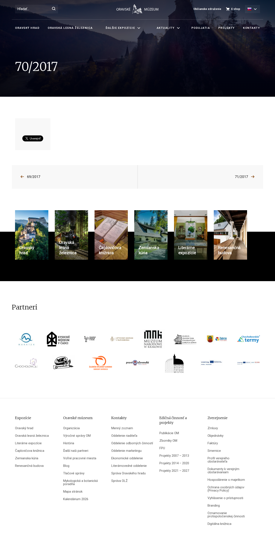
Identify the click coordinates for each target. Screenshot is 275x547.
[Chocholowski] (26, 364)
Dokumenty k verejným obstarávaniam (223, 470)
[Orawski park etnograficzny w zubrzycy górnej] (185, 341)
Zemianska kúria (26, 458)
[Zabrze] (216, 341)
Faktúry (213, 443)
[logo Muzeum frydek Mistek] (174, 364)
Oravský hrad (27, 27)
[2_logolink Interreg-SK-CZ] (248, 364)
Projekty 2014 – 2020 (174, 463)
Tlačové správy (73, 473)
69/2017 (33, 177)
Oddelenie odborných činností (132, 443)
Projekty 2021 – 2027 (174, 470)
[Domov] (137, 9)
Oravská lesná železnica (70, 27)
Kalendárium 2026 (75, 499)
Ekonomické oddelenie (127, 458)
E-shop (235, 9)
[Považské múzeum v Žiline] (90, 341)
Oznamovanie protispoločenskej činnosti (226, 515)
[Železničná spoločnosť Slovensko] (100, 364)
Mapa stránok (72, 491)
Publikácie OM (169, 433)
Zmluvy (213, 428)
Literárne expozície (28, 443)
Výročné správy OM (77, 435)
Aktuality (166, 27)
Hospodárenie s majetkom (226, 479)
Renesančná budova (29, 465)
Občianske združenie (207, 9)
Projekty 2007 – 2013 (174, 455)
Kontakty (251, 27)
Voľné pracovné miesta (79, 458)
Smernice (214, 450)
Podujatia (200, 27)
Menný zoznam (122, 428)
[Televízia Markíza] (26, 341)
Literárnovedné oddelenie (129, 465)
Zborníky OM (168, 440)
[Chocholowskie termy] (248, 341)
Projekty (226, 27)
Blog (66, 465)
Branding (214, 505)
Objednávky (215, 435)
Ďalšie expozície (120, 27)
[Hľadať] (53, 9)
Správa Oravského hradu (128, 473)
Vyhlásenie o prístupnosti (225, 498)
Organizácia (71, 428)
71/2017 (241, 177)
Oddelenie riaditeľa (124, 435)
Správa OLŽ (119, 481)
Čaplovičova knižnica (29, 450)
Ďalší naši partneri (75, 450)
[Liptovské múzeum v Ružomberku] (121, 341)
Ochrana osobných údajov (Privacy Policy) (226, 489)
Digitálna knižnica (219, 524)
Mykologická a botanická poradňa (80, 482)
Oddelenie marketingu (126, 450)
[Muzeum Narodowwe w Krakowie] (153, 341)
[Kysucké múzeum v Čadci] (58, 341)
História (68, 443)
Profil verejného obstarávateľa (218, 460)
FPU (162, 448)
